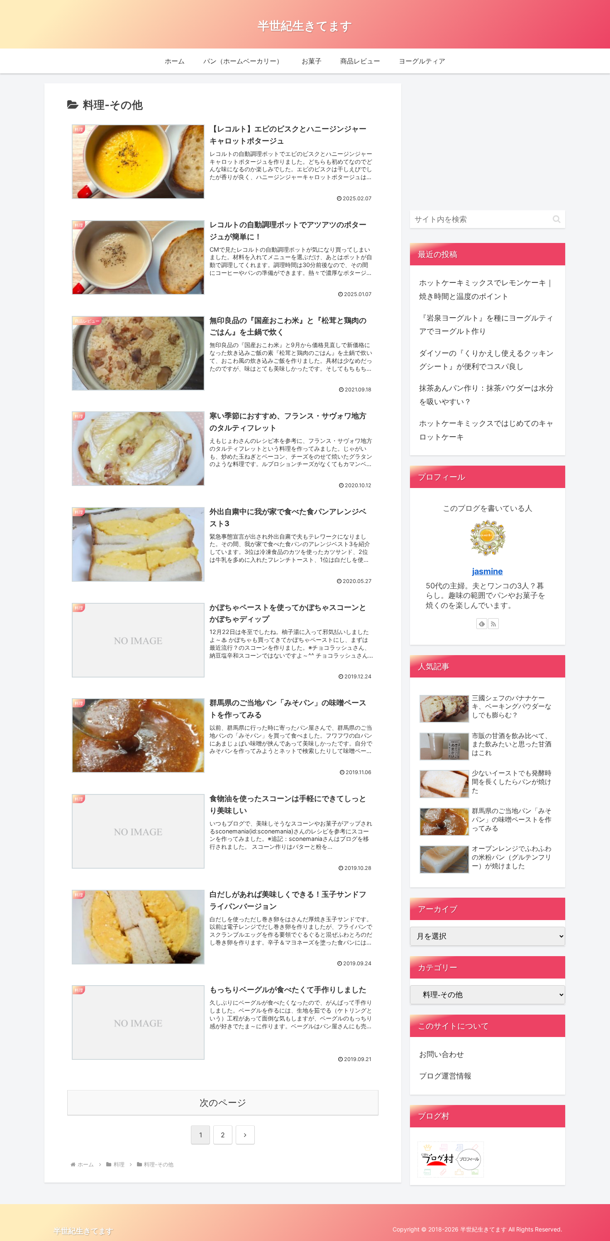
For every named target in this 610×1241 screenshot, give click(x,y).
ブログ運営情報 (445, 1075)
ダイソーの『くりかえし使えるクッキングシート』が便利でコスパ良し (486, 360)
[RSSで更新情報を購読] (493, 623)
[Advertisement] (487, 142)
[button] (556, 219)
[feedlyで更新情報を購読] (481, 623)
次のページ (223, 1102)
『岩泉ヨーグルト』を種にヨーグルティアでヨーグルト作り (486, 324)
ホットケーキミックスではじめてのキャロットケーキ (486, 430)
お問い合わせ (441, 1054)
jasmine (487, 571)
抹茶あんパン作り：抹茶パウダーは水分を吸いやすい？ (486, 395)
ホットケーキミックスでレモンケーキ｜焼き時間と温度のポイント (486, 289)
